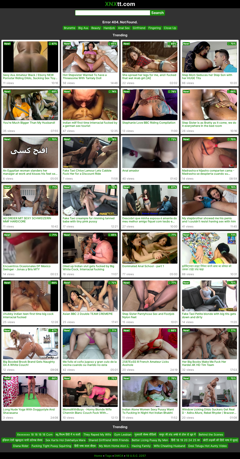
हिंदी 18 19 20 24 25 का (185, 440)
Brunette (69, 28)
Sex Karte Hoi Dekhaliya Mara (65, 440)
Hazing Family (141, 446)
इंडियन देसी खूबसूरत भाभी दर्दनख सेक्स (22, 440)
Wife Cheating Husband (169, 446)
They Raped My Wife (97, 434)
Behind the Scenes (211, 434)
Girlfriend (139, 28)
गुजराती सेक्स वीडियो (145, 434)
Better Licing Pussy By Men (150, 440)
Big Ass (83, 28)
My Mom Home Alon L (114, 446)
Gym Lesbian (122, 434)
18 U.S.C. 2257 (136, 455)
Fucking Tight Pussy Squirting (51, 446)
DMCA (118, 455)
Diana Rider (20, 446)
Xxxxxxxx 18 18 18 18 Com (35, 434)
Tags (108, 455)
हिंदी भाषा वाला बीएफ (85, 446)
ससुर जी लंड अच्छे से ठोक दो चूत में (177, 434)
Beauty (95, 28)
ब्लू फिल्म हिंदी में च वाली (68, 434)
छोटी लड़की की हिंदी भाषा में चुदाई (220, 440)
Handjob (109, 28)
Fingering (154, 28)
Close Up (170, 28)
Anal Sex (124, 28)
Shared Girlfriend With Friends (109, 440)
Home (98, 455)
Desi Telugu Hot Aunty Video (207, 446)
